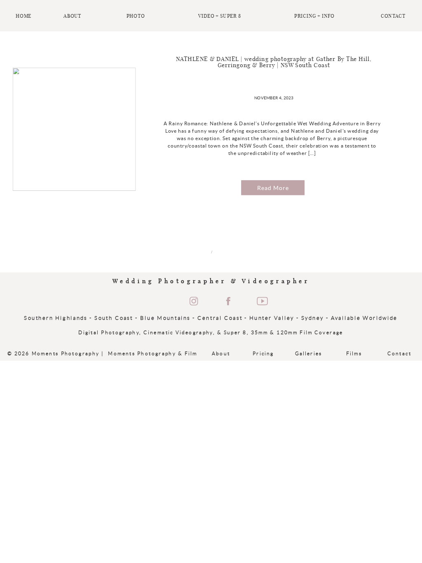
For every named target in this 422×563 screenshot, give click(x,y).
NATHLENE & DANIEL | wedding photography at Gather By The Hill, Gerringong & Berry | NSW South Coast (274, 62)
